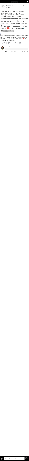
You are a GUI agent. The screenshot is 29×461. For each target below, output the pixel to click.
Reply (15, 51)
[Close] (28, 2)
